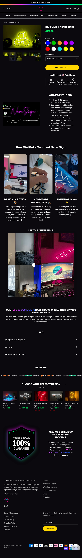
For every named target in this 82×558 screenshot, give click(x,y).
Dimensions (49, 55)
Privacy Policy (9, 516)
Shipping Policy (10, 523)
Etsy (37, 375)
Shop (64, 15)
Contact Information (11, 513)
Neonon (11, 545)
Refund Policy (9, 520)
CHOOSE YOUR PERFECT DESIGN (41, 384)
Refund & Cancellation (15, 354)
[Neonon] (41, 9)
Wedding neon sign (36, 15)
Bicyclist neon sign (14, 22)
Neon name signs (20, 15)
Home (8, 15)
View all (41, 387)
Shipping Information (15, 339)
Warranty (9, 347)
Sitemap (7, 530)
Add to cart (62, 67)
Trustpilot (14, 375)
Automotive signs (52, 15)
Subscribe (50, 529)
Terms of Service (10, 526)
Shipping (73, 15)
